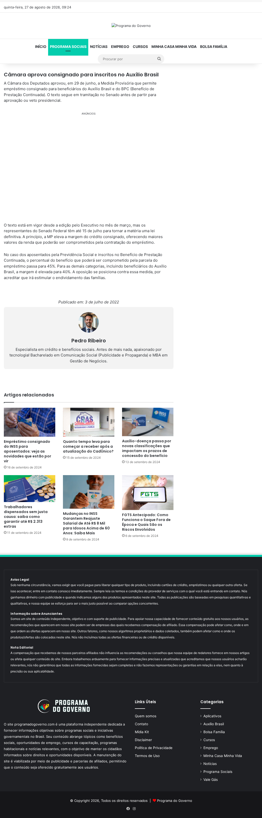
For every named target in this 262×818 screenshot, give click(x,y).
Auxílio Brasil (213, 724)
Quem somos (145, 716)
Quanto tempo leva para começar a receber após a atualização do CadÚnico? (88, 446)
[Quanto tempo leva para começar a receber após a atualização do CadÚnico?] (88, 422)
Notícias (98, 46)
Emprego (120, 46)
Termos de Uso (147, 756)
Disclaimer (143, 740)
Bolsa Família (213, 46)
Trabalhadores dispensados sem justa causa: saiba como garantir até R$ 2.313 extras (26, 516)
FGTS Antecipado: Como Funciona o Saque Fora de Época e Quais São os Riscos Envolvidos (146, 522)
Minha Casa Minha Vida (173, 46)
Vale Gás (210, 780)
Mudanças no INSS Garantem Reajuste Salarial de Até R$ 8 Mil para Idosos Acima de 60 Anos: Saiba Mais (86, 523)
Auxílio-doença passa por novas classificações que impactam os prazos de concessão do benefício (146, 448)
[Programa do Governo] (131, 25)
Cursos (140, 46)
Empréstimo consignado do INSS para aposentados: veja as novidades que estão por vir (27, 451)
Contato (141, 724)
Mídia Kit (142, 732)
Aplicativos (212, 716)
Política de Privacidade (153, 748)
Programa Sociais (68, 46)
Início (40, 46)
